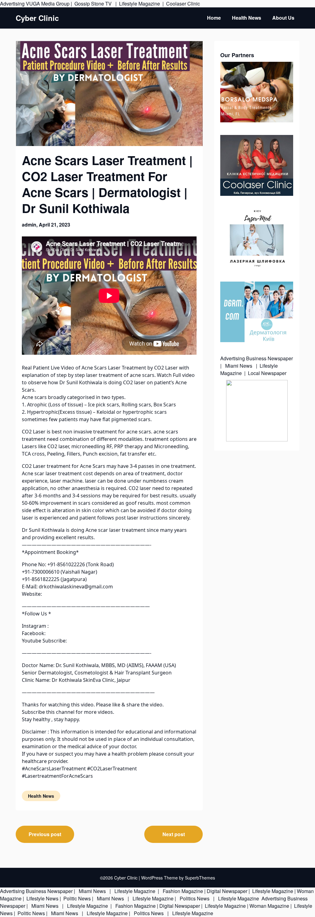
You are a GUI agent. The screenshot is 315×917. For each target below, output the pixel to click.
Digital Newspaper (227, 891)
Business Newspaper (269, 358)
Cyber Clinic (37, 18)
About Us (283, 17)
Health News (246, 17)
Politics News (194, 898)
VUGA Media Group (48, 3)
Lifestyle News (41, 898)
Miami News (238, 365)
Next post (173, 834)
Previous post (45, 834)
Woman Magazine (269, 905)
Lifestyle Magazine (139, 3)
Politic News (76, 898)
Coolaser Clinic (183, 3)
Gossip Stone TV (93, 3)
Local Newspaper (267, 373)
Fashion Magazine (182, 891)
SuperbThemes (200, 878)
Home (214, 17)
